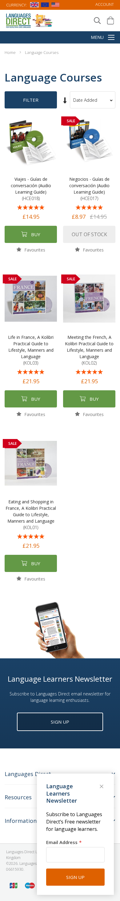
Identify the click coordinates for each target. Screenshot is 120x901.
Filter (30, 100)
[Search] (97, 20)
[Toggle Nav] (111, 38)
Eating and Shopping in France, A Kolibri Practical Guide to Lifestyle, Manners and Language (31, 514)
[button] (31, 249)
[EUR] (45, 6)
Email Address (62, 842)
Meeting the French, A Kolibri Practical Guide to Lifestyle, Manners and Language (89, 350)
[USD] (55, 6)
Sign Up (60, 722)
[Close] (102, 787)
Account (104, 4)
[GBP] (34, 6)
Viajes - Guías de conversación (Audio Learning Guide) (31, 188)
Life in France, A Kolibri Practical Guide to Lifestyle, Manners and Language (31, 350)
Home (11, 52)
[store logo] (29, 20)
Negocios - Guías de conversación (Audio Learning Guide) (89, 188)
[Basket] (110, 21)
